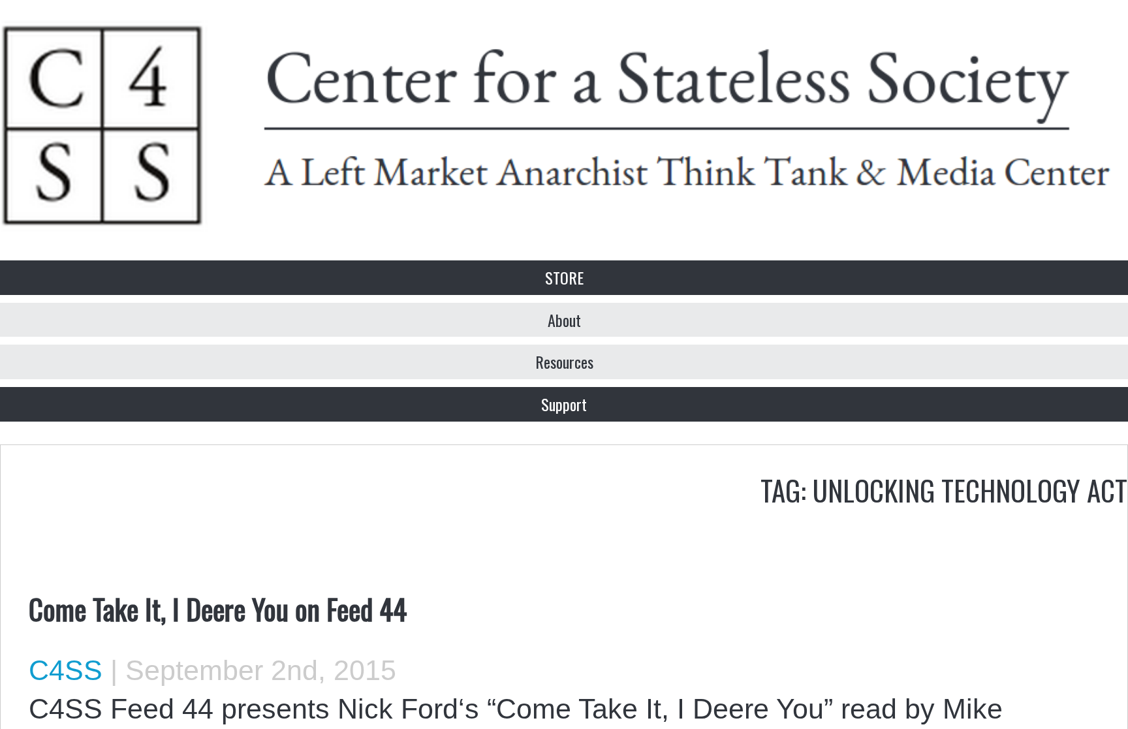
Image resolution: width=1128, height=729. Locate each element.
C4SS (65, 670)
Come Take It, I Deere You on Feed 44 (218, 608)
